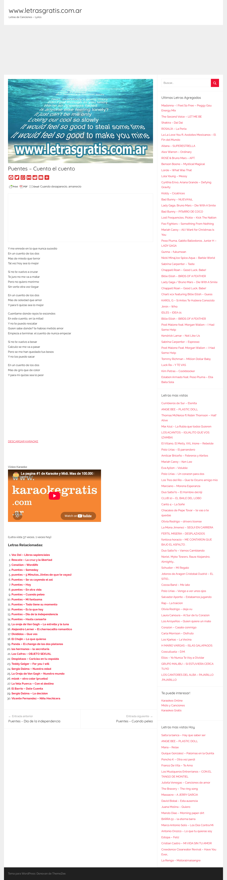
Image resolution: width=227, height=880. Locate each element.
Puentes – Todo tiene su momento (34, 604)
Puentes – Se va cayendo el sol (32, 579)
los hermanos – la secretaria (30, 649)
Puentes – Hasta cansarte (28, 619)
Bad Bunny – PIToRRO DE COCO (182, 211)
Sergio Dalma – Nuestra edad (31, 668)
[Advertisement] (113, 50)
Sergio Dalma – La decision (29, 693)
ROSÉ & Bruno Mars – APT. (178, 158)
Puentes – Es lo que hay (27, 609)
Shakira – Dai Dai (172, 122)
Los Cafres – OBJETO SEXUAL (31, 653)
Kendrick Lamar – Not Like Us (180, 335)
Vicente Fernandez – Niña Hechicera (35, 698)
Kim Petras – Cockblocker (178, 371)
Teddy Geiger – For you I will (30, 663)
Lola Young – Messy (174, 176)
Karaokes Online (172, 700)
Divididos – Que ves (24, 634)
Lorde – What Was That (176, 170)
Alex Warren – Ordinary (176, 152)
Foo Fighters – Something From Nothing (187, 223)
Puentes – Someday (24, 569)
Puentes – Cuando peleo (28, 594)
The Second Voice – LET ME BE (181, 116)
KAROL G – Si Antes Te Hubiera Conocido (188, 300)
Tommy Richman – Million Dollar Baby (186, 359)
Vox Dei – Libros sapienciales (30, 555)
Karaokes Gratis (171, 710)
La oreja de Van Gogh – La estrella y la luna (40, 624)
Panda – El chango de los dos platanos (37, 644)
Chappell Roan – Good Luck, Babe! (183, 270)
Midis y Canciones (173, 705)
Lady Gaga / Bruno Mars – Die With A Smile (189, 282)
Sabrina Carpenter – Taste (178, 264)
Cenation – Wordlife (24, 564)
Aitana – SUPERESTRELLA (178, 146)
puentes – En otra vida (26, 589)
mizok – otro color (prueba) (29, 678)
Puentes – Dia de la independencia (34, 614)
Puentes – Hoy (21, 584)
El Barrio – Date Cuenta (27, 688)
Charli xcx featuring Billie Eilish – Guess (186, 294)
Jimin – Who (169, 306)
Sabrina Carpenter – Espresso (180, 341)
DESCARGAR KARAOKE (23, 441)
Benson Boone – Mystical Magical (183, 164)
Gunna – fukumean (173, 251)
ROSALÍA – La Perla (173, 128)
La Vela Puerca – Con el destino (32, 683)
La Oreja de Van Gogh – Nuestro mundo (37, 673)
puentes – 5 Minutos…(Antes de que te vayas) (41, 574)
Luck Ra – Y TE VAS (173, 365)
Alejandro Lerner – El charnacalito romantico (41, 629)
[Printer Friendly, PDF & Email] (24, 186)
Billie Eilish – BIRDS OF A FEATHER (183, 276)
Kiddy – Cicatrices (173, 193)
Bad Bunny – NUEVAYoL (177, 199)
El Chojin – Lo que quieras (28, 639)
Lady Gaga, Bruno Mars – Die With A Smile (188, 205)
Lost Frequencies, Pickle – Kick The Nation (188, 217)
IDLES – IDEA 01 (171, 312)
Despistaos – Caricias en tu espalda (35, 658)
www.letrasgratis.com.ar (45, 10)
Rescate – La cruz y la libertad (31, 559)
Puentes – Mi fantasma (26, 599)
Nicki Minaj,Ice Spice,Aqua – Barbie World (188, 257)
